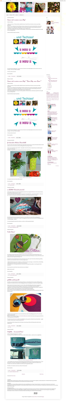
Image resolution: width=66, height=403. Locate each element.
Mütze (51, 99)
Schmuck (48, 100)
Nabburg (53, 99)
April (49, 83)
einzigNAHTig (50, 156)
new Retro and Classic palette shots (55, 144)
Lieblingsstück (14, 227)
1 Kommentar (13, 137)
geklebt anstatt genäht (13, 280)
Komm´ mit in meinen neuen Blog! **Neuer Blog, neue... (52, 81)
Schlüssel (57, 99)
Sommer (50, 100)
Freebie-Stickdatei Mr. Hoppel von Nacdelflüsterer (25, 253)
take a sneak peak (56, 94)
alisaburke (49, 116)
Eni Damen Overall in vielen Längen (55, 151)
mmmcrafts (49, 143)
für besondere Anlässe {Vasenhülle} (16, 142)
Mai (49, 77)
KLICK (22, 320)
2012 (48, 89)
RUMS (32, 191)
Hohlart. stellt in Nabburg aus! (54, 131)
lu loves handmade (50, 162)
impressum (21, 14)
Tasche (17, 371)
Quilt (58, 95)
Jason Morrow (35, 396)
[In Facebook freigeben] (19, 76)
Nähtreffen (51, 95)
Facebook (15, 319)
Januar (49, 87)
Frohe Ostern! (11, 232)
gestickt (13, 185)
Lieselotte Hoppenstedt (52, 98)
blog (7, 14)
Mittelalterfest (48, 99)
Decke (49, 95)
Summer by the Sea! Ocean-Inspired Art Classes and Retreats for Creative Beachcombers (54, 119)
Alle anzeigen (57, 165)
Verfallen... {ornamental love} (15, 332)
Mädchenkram (50, 136)
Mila (58, 98)
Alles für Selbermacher (24, 316)
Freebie (11, 275)
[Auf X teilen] (19, 76)
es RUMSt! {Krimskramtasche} (15, 190)
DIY (10, 327)
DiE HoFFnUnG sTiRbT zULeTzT (54, 106)
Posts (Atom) (13, 375)
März (49, 84)
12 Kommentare (13, 370)
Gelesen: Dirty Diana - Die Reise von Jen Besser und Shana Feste (54, 138)
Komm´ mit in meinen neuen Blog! (16, 20)
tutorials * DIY (11, 14)
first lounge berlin (50, 149)
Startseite (23, 374)
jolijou (49, 111)
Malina (56, 98)
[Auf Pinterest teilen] (20, 76)
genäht (11, 185)
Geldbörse (48, 94)
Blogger (42, 396)
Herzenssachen (50, 123)
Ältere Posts (41, 374)
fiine (53, 21)
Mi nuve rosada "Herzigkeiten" (27, 177)
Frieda (47, 98)
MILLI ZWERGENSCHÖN (51, 104)
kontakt (17, 14)
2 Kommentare (13, 273)
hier (19, 69)
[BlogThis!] (18, 76)
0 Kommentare (13, 76)
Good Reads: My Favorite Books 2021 (52, 163)
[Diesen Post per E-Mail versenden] (17, 76)
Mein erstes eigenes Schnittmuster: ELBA (54, 124)
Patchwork (55, 95)
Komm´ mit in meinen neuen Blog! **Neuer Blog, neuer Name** (24, 81)
